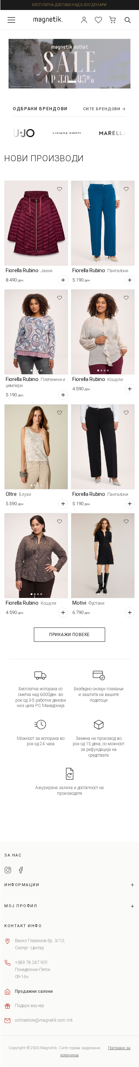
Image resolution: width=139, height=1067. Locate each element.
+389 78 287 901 (31, 962)
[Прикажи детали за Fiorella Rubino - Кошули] (102, 332)
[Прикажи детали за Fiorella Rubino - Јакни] (36, 223)
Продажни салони (34, 991)
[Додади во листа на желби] (59, 189)
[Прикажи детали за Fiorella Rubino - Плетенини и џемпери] (36, 332)
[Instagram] (7, 871)
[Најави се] (84, 20)
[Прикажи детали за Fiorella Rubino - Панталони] (102, 223)
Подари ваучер (29, 1005)
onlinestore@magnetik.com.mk (44, 1020)
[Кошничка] (112, 20)
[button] (59, 82)
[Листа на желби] (98, 20)
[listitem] (55, 133)
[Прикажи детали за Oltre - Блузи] (36, 447)
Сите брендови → (104, 109)
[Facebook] (20, 871)
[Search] (127, 20)
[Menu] (11, 20)
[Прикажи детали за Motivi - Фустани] (102, 555)
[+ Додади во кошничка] (63, 280)
